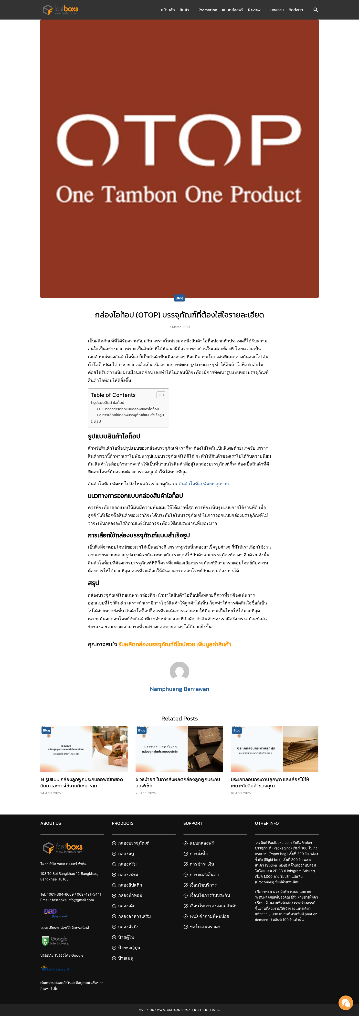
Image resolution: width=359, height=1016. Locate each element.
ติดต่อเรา (296, 10)
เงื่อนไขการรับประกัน (210, 895)
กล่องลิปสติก (130, 885)
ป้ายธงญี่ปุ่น (129, 947)
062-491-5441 (89, 894)
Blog (179, 298)
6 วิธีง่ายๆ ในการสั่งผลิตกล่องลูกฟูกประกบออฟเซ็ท (178, 782)
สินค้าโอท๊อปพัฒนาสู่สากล (204, 483)
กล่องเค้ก (127, 905)
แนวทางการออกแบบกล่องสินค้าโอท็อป (130, 409)
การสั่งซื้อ (199, 853)
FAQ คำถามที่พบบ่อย (209, 916)
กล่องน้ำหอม (130, 895)
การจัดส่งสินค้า (204, 874)
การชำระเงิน (202, 864)
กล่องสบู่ (126, 853)
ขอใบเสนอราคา (205, 926)
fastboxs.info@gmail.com (73, 900)
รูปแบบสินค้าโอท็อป (108, 402)
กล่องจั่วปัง (128, 926)
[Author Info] (179, 679)
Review (254, 10)
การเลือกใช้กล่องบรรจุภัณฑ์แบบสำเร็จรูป (133, 415)
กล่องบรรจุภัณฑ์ (133, 843)
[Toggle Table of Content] (158, 395)
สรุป (97, 421)
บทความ (277, 10)
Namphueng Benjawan (179, 689)
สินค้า (184, 10)
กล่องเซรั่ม (128, 874)
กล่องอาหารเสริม (134, 916)
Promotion (208, 10)
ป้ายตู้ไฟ (126, 937)
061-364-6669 (61, 894)
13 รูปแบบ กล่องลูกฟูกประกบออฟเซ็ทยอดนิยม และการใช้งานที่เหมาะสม (81, 782)
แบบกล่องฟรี (232, 10)
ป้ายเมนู (125, 958)
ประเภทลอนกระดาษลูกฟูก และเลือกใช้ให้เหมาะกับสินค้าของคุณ (270, 782)
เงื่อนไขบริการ (203, 885)
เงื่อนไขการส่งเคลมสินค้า (214, 905)
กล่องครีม (127, 864)
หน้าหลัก (168, 10)
